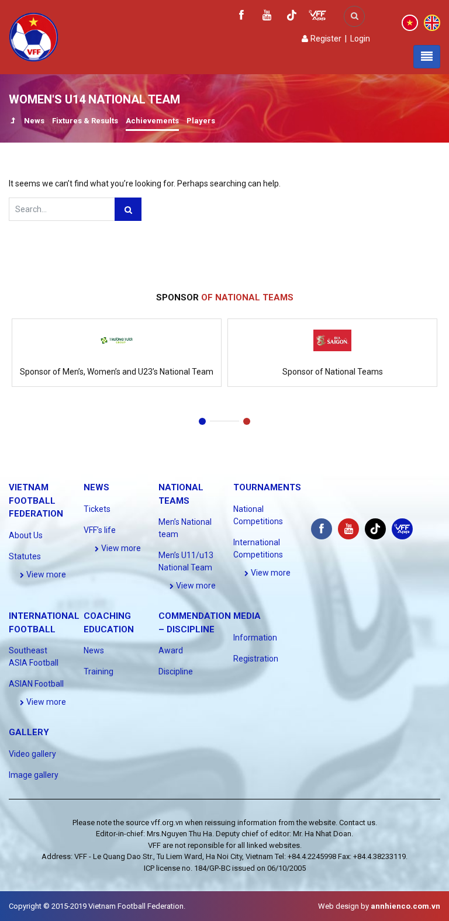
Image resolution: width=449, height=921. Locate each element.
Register (325, 38)
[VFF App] (317, 17)
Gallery (29, 732)
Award (170, 650)
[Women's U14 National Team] (12, 122)
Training (98, 671)
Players (200, 120)
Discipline (175, 671)
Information (255, 637)
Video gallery (32, 754)
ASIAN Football (36, 683)
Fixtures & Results (85, 120)
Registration (255, 658)
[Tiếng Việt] (410, 22)
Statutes (25, 556)
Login (360, 38)
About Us (26, 535)
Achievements (152, 120)
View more (45, 574)
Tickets (97, 509)
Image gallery (33, 775)
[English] (432, 22)
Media (247, 616)
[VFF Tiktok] (291, 17)
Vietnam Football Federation (36, 500)
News (34, 120)
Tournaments (267, 487)
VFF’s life (100, 530)
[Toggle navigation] (426, 56)
